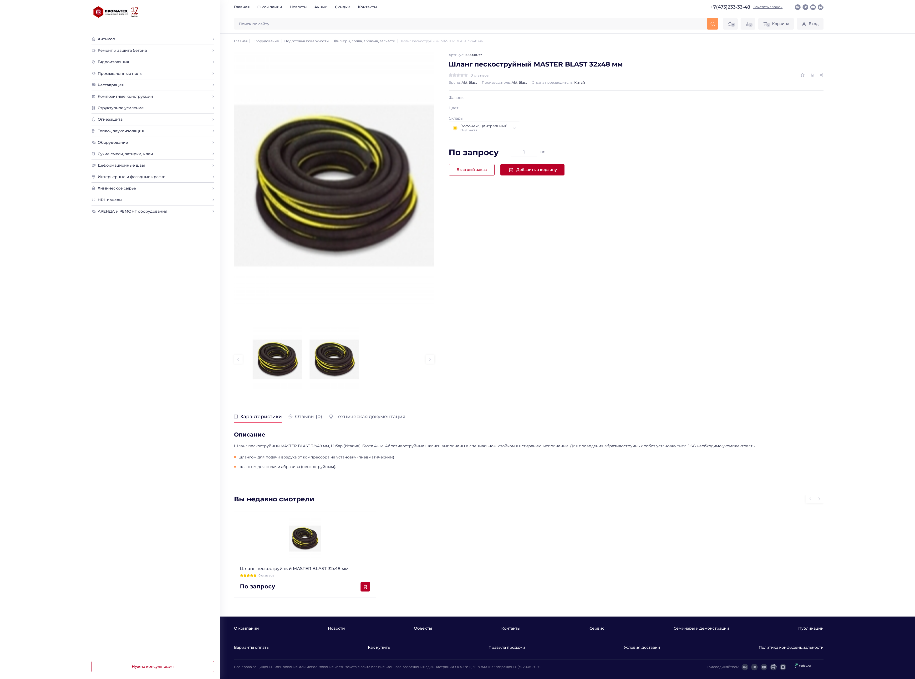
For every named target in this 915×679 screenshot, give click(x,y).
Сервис (597, 628)
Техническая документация (370, 416)
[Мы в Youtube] (813, 7)
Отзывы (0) (308, 416)
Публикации (811, 628)
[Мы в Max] (783, 667)
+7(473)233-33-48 (730, 7)
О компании (269, 7)
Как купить (379, 647)
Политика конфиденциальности (791, 647)
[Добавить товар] (533, 152)
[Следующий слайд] (430, 359)
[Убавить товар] (515, 152)
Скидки (342, 7)
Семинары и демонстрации (701, 628)
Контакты (367, 7)
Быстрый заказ (472, 169)
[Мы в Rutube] (821, 7)
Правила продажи (506, 647)
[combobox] (484, 128)
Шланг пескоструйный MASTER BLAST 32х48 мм (294, 568)
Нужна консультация (153, 666)
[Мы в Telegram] (805, 7)
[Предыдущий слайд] (238, 359)
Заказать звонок (768, 7)
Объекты (423, 628)
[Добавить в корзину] (365, 587)
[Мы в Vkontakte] (798, 7)
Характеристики (261, 416)
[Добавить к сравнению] (812, 75)
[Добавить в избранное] (802, 75)
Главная (242, 7)
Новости (298, 7)
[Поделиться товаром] (821, 75)
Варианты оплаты (251, 647)
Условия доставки (642, 647)
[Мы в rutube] (773, 667)
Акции (320, 7)
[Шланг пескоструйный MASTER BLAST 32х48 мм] (334, 185)
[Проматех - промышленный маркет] (116, 12)
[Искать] (712, 24)
